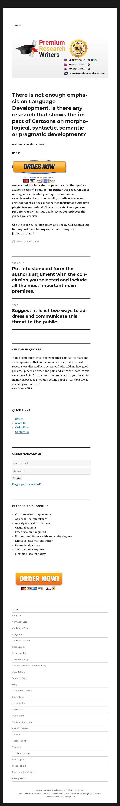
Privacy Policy (19, 778)
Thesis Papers (19, 766)
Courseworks (18, 653)
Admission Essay (20, 622)
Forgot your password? (26, 484)
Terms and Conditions (23, 772)
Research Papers (20, 740)
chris (19, 241)
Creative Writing (20, 659)
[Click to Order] (51, 171)
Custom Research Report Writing (29, 665)
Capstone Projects (21, 640)
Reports (16, 734)
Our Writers (18, 715)
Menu (18, 25)
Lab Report (17, 709)
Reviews (16, 747)
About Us (20, 423)
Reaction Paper (20, 728)
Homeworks (18, 703)
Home (19, 418)
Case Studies (18, 647)
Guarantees (18, 697)
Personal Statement (22, 722)
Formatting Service (22, 690)
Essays (15, 684)
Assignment (18, 634)
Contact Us (22, 431)
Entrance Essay (19, 678)
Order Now (22, 427)
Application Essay (21, 628)
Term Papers (18, 759)
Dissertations (18, 672)
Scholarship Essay (21, 753)
